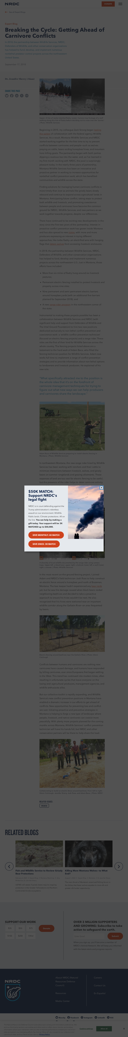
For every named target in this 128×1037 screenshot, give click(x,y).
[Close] (101, 487)
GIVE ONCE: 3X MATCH (44, 544)
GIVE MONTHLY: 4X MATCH (46, 535)
